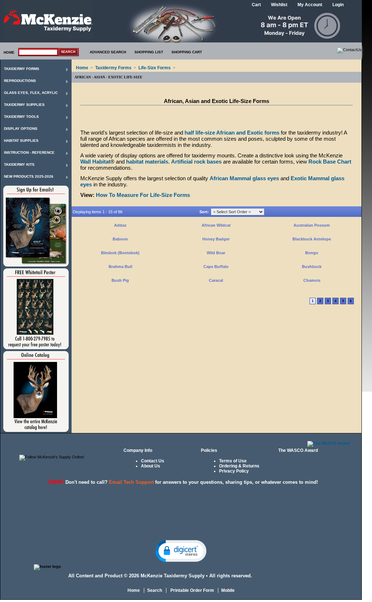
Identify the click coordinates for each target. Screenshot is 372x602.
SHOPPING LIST (148, 52)
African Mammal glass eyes (244, 178)
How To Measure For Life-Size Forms (143, 195)
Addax (120, 225)
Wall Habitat (95, 161)
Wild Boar (216, 253)
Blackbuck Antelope (311, 239)
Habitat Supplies (21, 141)
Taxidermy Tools (21, 117)
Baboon (120, 239)
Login (338, 4)
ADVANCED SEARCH (108, 52)
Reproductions (20, 81)
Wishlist (279, 4)
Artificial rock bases (196, 161)
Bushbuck (312, 266)
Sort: (204, 212)
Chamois (311, 280)
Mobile (228, 590)
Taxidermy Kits (19, 164)
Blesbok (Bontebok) (120, 253)
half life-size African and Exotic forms (232, 132)
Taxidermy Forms (21, 69)
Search (154, 590)
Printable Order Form (191, 590)
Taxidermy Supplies (24, 105)
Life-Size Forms (154, 67)
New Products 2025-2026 (28, 176)
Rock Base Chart (329, 161)
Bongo (311, 253)
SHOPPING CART (186, 52)
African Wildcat (216, 225)
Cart (256, 4)
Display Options (20, 129)
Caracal (216, 280)
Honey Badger (216, 239)
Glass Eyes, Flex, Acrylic (31, 93)
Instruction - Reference (29, 152)
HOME (9, 52)
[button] (180, 550)
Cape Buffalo (216, 266)
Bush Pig (120, 280)
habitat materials (147, 161)
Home (82, 67)
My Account (310, 4)
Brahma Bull (120, 266)
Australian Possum (312, 225)
